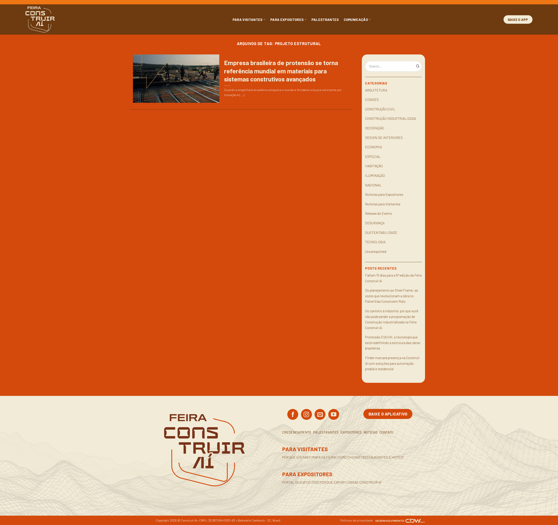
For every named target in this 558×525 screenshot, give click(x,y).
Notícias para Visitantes (382, 204)
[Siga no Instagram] (306, 415)
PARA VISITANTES (248, 19)
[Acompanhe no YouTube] (333, 415)
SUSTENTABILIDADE (381, 232)
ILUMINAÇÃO (375, 175)
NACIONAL (373, 185)
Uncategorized (375, 251)
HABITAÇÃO (374, 166)
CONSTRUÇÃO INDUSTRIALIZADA (390, 118)
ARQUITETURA (376, 90)
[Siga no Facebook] (292, 415)
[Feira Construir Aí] (59, 19)
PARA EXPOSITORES (287, 19)
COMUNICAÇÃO (356, 19)
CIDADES (372, 99)
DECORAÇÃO (374, 128)
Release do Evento (378, 213)
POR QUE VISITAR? (296, 457)
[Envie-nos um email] (320, 415)
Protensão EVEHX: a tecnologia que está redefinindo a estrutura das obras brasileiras (392, 342)
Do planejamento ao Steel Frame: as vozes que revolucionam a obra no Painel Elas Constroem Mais (391, 295)
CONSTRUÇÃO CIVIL (380, 109)
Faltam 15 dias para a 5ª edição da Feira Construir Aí (393, 278)
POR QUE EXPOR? (333, 482)
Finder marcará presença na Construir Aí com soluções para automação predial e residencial (392, 363)
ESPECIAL (373, 156)
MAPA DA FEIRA (324, 457)
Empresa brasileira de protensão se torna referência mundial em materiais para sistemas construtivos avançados (281, 71)
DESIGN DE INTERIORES (384, 137)
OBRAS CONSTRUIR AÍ (364, 482)
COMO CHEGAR (349, 457)
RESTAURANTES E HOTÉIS (383, 457)
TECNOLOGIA (375, 242)
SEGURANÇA (374, 223)
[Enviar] (417, 66)
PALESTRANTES (325, 19)
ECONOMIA (373, 147)
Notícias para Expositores (384, 194)
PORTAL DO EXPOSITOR (300, 482)
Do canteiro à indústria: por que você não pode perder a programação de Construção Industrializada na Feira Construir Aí (391, 319)
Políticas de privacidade (356, 520)
